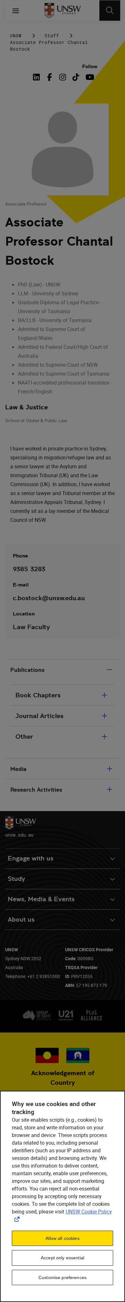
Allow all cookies (62, 1238)
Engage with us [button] (31, 858)
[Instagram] (63, 77)
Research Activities (36, 789)
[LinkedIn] (38, 77)
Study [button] (16, 878)
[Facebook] (49, 77)
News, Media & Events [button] (41, 899)
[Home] (63, 10)
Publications (27, 669)
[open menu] (15, 10)
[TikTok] (76, 77)
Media (18, 769)
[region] (62, 1196)
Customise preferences (62, 1277)
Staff (52, 35)
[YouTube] (89, 77)
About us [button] (21, 919)
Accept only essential (62, 1257)
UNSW (15, 35)
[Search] (109, 10)
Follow (89, 66)
